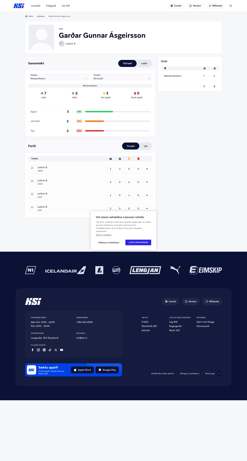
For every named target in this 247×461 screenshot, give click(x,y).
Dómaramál (203, 326)
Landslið (35, 5)
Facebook (32, 350)
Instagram (38, 350)
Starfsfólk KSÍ (149, 326)
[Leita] (230, 6)
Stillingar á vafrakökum (108, 242)
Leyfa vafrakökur (138, 242)
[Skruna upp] (219, 373)
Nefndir (146, 330)
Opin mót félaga (205, 321)
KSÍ (19, 5)
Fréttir (145, 321)
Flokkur (34, 75)
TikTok (50, 350)
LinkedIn (44, 350)
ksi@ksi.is (81, 337)
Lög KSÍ (173, 321)
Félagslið (51, 5)
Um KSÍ (66, 5)
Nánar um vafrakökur (103, 235)
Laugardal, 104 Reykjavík (44, 337)
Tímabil (97, 75)
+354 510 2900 (84, 322)
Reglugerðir (175, 326)
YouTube (61, 350)
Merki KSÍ (174, 330)
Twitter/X (56, 350)
